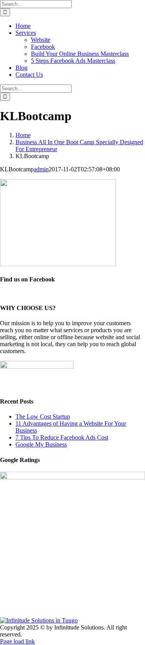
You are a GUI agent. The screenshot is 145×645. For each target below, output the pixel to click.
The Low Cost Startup (42, 416)
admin (41, 169)
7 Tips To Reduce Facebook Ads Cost (61, 437)
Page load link (17, 641)
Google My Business (41, 444)
